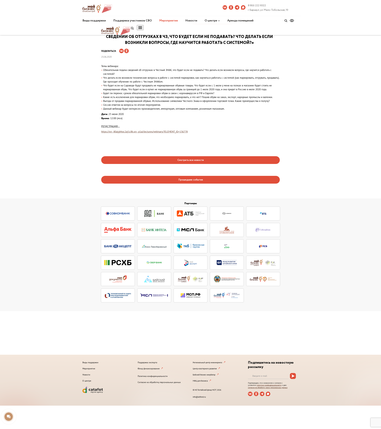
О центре (211, 20)
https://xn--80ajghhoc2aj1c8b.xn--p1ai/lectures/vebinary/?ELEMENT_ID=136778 (144, 131)
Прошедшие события (190, 180)
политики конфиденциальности (269, 385)
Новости (191, 20)
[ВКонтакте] (121, 50)
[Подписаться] (293, 376)
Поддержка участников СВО (132, 20)
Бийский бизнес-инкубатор (204, 374)
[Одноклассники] (126, 50)
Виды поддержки (94, 20)
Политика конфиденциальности (153, 376)
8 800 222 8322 (257, 5)
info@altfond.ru (199, 397)
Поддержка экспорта (147, 362)
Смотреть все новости (190, 160)
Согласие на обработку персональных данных (159, 382)
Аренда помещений (240, 20)
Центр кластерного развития (205, 368)
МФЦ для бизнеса (200, 381)
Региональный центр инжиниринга (207, 362)
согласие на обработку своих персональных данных (268, 387)
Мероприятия (168, 20)
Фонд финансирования (149, 368)
